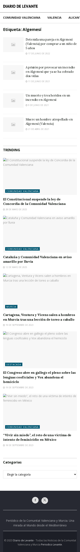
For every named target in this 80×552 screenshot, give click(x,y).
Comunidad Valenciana (21, 17)
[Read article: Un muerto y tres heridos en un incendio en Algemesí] (13, 100)
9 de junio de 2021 (38, 105)
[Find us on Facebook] (35, 500)
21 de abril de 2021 (38, 129)
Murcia (11, 306)
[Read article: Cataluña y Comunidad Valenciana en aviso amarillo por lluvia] (40, 234)
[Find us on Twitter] (44, 500)
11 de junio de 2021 (38, 81)
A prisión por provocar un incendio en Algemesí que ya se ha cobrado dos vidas (50, 71)
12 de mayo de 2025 (16, 267)
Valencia (54, 17)
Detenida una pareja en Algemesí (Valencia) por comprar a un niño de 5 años (51, 43)
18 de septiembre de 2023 (19, 445)
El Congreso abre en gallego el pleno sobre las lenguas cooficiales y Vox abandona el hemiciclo (39, 377)
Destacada (13, 364)
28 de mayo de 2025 (16, 209)
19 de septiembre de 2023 (19, 325)
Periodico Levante (51, 544)
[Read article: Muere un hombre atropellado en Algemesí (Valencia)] (13, 124)
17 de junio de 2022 (38, 53)
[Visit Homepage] (20, 6)
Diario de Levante (23, 540)
